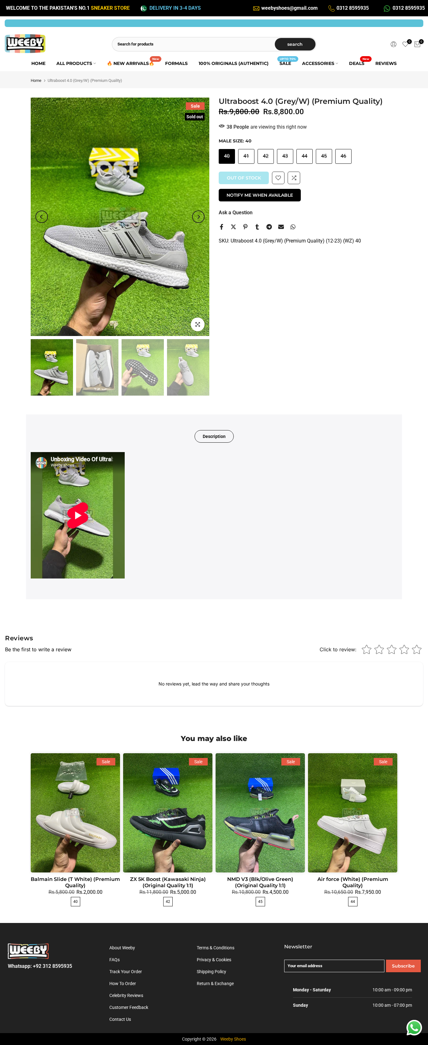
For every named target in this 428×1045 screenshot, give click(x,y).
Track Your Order (125, 971)
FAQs (114, 959)
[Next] (198, 217)
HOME (38, 63)
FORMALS (176, 63)
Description (214, 436)
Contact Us (120, 1019)
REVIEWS (386, 63)
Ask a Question (236, 213)
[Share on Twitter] (233, 227)
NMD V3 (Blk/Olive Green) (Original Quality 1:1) (260, 882)
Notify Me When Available (260, 195)
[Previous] (41, 217)
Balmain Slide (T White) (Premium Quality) (75, 882)
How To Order (122, 983)
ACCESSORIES (318, 63)
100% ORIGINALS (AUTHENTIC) (234, 63)
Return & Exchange (215, 983)
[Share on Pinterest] (245, 227)
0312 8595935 (353, 8)
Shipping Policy (211, 971)
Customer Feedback (128, 1007)
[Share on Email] (281, 227)
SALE (287, 63)
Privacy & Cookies (214, 959)
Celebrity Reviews (126, 995)
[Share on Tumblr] (257, 227)
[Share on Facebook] (221, 227)
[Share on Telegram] (269, 227)
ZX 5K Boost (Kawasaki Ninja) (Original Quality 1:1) (168, 882)
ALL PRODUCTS (74, 63)
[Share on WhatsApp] (293, 227)
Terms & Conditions (215, 947)
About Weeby (122, 947)
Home (36, 80)
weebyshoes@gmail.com (289, 8)
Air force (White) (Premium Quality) (352, 882)
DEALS (359, 63)
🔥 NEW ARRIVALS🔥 (133, 63)
